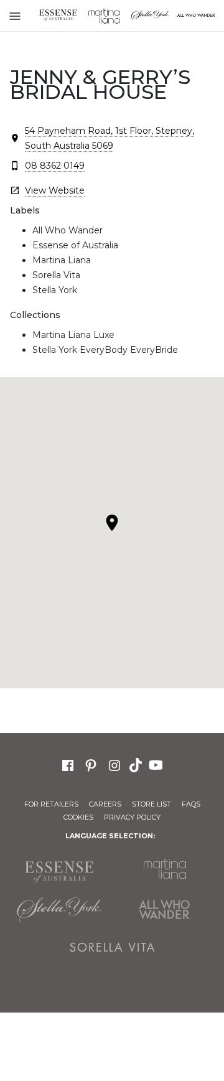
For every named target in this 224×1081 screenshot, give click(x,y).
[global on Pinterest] (90, 763)
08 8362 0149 (55, 165)
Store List (151, 804)
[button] (112, 523)
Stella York (150, 15)
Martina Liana (104, 15)
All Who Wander (165, 909)
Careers (105, 804)
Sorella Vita (112, 947)
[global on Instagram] (114, 763)
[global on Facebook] (67, 763)
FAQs (191, 804)
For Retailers (51, 804)
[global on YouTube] (157, 764)
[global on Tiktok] (137, 764)
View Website (55, 190)
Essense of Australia (58, 15)
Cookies (78, 817)
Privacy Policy (132, 817)
